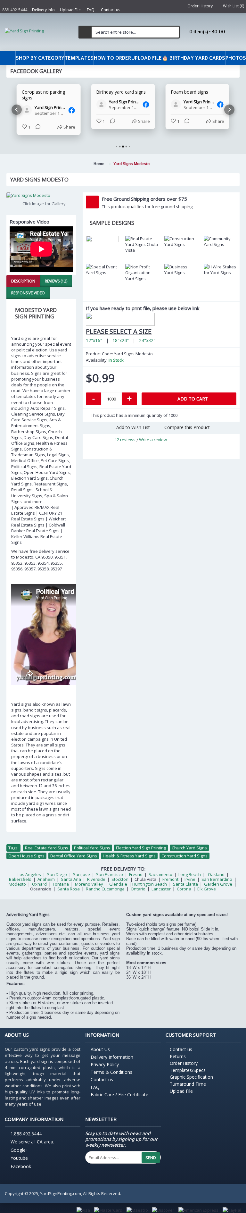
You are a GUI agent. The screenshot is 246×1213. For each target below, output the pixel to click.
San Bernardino (216, 879)
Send (150, 1157)
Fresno (136, 874)
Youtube (19, 1158)
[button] (17, 110)
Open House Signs (26, 856)
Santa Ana (71, 879)
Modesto (17, 884)
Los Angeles (29, 874)
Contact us (102, 1079)
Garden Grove (218, 884)
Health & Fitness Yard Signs (129, 856)
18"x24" (120, 340)
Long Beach (189, 874)
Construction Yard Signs (184, 856)
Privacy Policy (105, 1064)
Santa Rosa (68, 889)
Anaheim (46, 879)
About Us (100, 1049)
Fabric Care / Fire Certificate (119, 1094)
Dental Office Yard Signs (73, 856)
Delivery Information (112, 1057)
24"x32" (147, 340)
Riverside (96, 879)
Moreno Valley (89, 884)
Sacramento (160, 874)
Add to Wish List (133, 427)
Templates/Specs (188, 1070)
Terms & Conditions (111, 1072)
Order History (184, 1063)
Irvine (189, 879)
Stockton (119, 879)
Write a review (153, 439)
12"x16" (94, 340)
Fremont (170, 879)
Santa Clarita (185, 884)
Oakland (216, 874)
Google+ (20, 1150)
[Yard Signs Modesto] (41, 195)
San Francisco (109, 874)
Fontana (61, 884)
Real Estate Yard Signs (46, 848)
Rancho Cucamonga (105, 889)
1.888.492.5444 (26, 1134)
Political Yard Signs (92, 848)
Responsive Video (28, 293)
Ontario (138, 889)
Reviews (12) (56, 281)
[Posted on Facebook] (71, 110)
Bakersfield (20, 879)
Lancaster (161, 889)
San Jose (81, 874)
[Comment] (36, 127)
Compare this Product (187, 427)
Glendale (118, 884)
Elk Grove (206, 889)
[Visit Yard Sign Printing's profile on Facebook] (28, 110)
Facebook (21, 1166)
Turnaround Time (188, 1084)
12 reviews (125, 439)
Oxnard (39, 884)
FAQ (95, 1087)
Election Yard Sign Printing (141, 848)
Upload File (181, 1091)
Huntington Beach (149, 884)
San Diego (57, 874)
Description (23, 281)
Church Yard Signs (189, 848)
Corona (184, 889)
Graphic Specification (191, 1077)
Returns (178, 1056)
